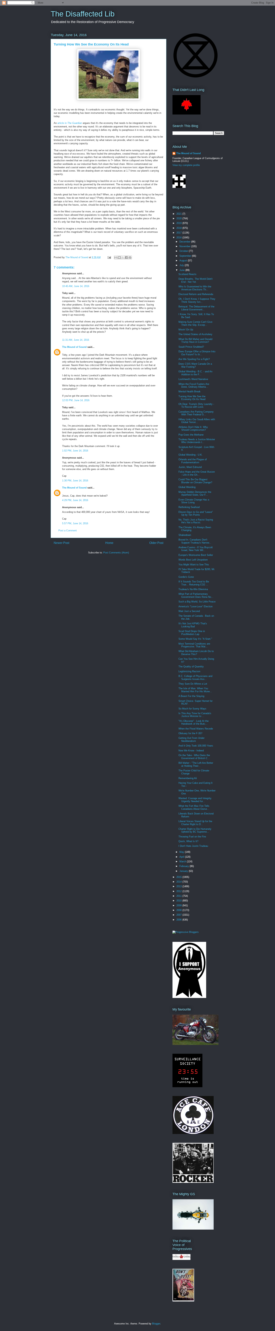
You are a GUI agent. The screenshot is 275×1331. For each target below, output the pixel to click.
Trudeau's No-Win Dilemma (193, 589)
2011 (179, 896)
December (185, 241)
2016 (179, 237)
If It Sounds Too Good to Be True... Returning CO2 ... (193, 583)
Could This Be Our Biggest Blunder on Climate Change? (195, 481)
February (184, 866)
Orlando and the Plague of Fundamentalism (192, 461)
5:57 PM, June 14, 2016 (75, 523)
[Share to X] (123, 257)
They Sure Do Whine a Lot (192, 683)
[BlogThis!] (119, 257)
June (182, 270)
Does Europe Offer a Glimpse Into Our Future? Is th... (196, 353)
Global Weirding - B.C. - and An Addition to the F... (195, 373)
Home (109, 542)
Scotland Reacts (187, 274)
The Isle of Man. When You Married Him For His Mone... (195, 690)
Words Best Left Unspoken (193, 559)
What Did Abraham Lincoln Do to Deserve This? (196, 653)
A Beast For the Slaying (191, 696)
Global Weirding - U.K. (190, 454)
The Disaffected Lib (82, 14)
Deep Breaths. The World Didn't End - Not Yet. (195, 280)
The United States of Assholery (195, 334)
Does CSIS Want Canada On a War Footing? (195, 365)
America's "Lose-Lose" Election (195, 606)
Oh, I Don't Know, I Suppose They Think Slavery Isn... (196, 300)
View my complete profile (186, 165)
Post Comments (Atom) (116, 552)
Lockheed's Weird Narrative (193, 379)
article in (62, 123)
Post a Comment (67, 530)
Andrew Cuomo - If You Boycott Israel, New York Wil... (195, 549)
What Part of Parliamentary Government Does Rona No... (195, 595)
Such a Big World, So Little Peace (197, 601)
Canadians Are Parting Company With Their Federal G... (196, 413)
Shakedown (184, 535)
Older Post (156, 542)
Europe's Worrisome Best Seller (195, 555)
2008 (179, 910)
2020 (179, 218)
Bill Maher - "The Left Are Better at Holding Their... (195, 764)
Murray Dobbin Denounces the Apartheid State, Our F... (194, 493)
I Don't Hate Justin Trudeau (193, 846)
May (182, 852)
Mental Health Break (189, 391)
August (183, 260)
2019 (179, 223)
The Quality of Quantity (191, 666)
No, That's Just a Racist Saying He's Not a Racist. (195, 521)
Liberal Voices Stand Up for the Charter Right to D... (195, 823)
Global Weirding (186, 487)
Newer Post (61, 542)
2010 (179, 900)
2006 (179, 919)
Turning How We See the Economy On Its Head (191, 398)
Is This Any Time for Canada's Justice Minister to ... (194, 715)
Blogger (156, 1323)
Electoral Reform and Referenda (195, 294)
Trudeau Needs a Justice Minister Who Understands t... (196, 441)
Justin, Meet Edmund (190, 467)
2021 (179, 213)
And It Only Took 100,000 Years (195, 745)
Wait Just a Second (189, 611)
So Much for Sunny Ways (192, 708)
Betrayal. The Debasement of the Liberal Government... (196, 308)
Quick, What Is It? (188, 841)
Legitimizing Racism (189, 671)
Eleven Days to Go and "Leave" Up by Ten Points (195, 513)
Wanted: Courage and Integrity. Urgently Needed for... (195, 800)
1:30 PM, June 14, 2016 (75, 480)
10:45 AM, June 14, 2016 (75, 286)
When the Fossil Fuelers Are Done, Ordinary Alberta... (193, 385)
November (185, 246)
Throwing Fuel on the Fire (192, 836)
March (183, 861)
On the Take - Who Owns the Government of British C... (194, 757)
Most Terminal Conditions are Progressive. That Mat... (194, 645)
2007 (179, 914)
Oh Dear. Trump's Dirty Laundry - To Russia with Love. (196, 405)
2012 (179, 891)
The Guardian (74, 123)
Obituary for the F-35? (190, 733)
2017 (179, 232)
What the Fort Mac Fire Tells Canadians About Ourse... (193, 807)
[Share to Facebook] (126, 257)
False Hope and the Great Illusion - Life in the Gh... (196, 473)
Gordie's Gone (186, 577)
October (184, 251)
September (185, 255)
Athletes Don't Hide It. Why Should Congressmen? (193, 428)
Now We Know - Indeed (191, 750)
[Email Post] (109, 257)
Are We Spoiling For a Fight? (194, 359)
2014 (179, 881)
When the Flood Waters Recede (195, 728)
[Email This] (116, 257)
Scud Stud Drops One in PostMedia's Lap (191, 633)
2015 (179, 877)
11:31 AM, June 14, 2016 (75, 339)
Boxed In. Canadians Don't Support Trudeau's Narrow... (194, 541)
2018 (179, 228)
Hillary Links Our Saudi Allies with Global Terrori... (196, 421)
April (182, 856)
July (182, 265)
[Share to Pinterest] (130, 257)
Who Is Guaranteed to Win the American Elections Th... (194, 288)
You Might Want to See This (193, 564)
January (184, 871)
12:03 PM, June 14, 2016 (75, 400)
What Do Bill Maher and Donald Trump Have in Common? (195, 341)
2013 (179, 886)
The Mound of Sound (74, 347)
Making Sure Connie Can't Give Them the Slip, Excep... (195, 323)
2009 (179, 905)
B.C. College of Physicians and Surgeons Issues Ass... (195, 677)
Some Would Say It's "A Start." (195, 638)
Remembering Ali (187, 778)
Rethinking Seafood (189, 507)
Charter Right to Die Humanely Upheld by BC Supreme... (194, 830)
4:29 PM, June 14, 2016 (75, 500)
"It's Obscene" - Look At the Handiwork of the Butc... (193, 722)
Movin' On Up (185, 329)
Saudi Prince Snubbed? (191, 346)
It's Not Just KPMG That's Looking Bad (192, 625)
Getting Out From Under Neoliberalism (191, 739)
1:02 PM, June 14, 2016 (75, 450)
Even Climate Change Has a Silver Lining (193, 501)
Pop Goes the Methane (191, 434)
